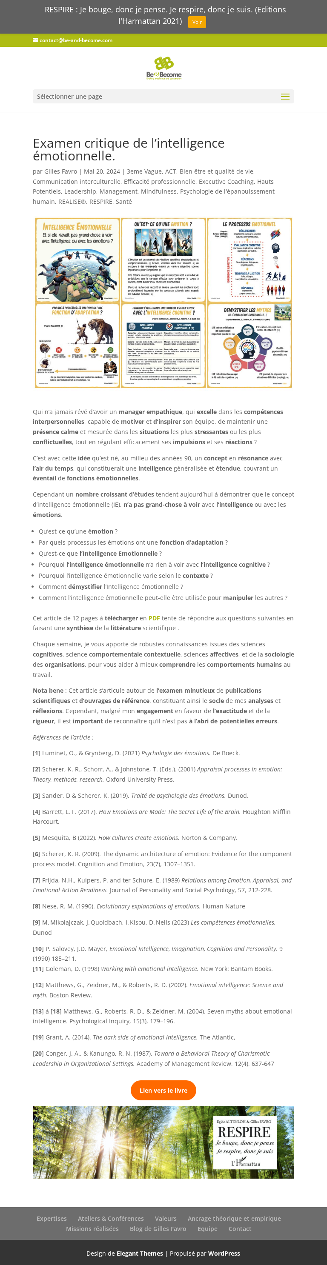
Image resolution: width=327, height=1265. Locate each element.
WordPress (224, 1253)
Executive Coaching (226, 181)
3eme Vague (144, 171)
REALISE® (72, 201)
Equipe (208, 1229)
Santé (124, 201)
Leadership (80, 191)
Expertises (52, 1218)
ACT (170, 171)
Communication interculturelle (76, 181)
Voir (197, 22)
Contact (240, 1229)
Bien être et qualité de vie (216, 171)
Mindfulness (159, 191)
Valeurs (166, 1218)
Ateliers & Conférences (111, 1218)
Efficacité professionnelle (159, 181)
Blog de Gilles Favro (158, 1229)
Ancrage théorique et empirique (234, 1218)
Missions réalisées (92, 1229)
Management (119, 191)
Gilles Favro (60, 171)
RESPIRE (100, 201)
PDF (154, 618)
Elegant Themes (140, 1253)
